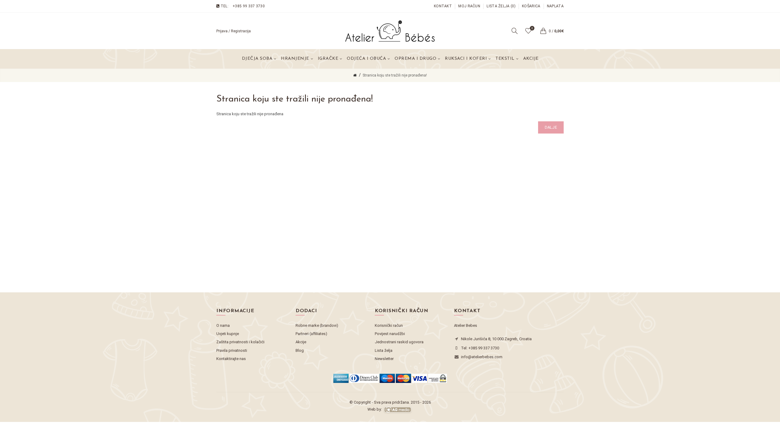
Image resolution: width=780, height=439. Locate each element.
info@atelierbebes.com (481, 357)
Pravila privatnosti (231, 350)
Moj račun (469, 6)
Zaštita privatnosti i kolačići (240, 342)
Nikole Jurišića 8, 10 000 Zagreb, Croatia (496, 339)
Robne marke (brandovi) (317, 325)
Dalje (551, 127)
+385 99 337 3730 (248, 6)
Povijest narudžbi (390, 333)
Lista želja (383, 350)
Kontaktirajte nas (231, 358)
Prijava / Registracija (233, 31)
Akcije (530, 58)
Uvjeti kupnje (227, 333)
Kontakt (443, 6)
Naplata (555, 6)
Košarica (531, 6)
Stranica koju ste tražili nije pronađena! (395, 75)
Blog (300, 350)
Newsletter (384, 358)
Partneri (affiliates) (311, 333)
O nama (223, 325)
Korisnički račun (389, 325)
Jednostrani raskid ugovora (399, 342)
